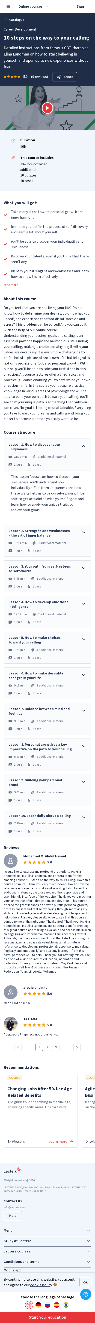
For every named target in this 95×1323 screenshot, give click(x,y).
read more (11, 285)
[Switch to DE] (38, 1305)
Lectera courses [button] (17, 1251)
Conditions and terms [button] (21, 1261)
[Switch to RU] (47, 1305)
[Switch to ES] (56, 1305)
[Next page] (77, 1047)
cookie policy (41, 1285)
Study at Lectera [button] (17, 1240)
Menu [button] (8, 1230)
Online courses (30, 6)
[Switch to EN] (29, 1305)
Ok (85, 1282)
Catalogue (16, 20)
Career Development (20, 29)
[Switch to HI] (66, 1305)
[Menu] (8, 6)
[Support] (85, 1294)
